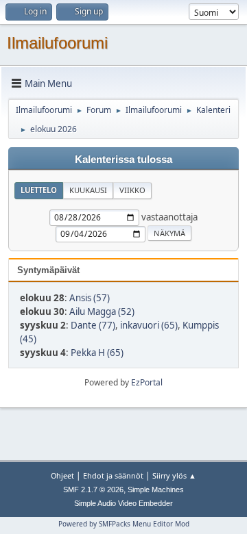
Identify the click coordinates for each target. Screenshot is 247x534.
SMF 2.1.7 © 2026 (93, 489)
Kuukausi (88, 190)
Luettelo (39, 190)
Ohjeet (62, 475)
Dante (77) (93, 325)
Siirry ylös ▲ (174, 475)
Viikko (132, 190)
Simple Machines (156, 489)
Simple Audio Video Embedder (123, 503)
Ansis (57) (89, 298)
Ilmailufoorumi (57, 43)
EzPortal (147, 382)
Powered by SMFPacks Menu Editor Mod (123, 524)
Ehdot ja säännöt (113, 475)
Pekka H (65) (97, 352)
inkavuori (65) (149, 325)
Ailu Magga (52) (101, 311)
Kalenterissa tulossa (123, 159)
